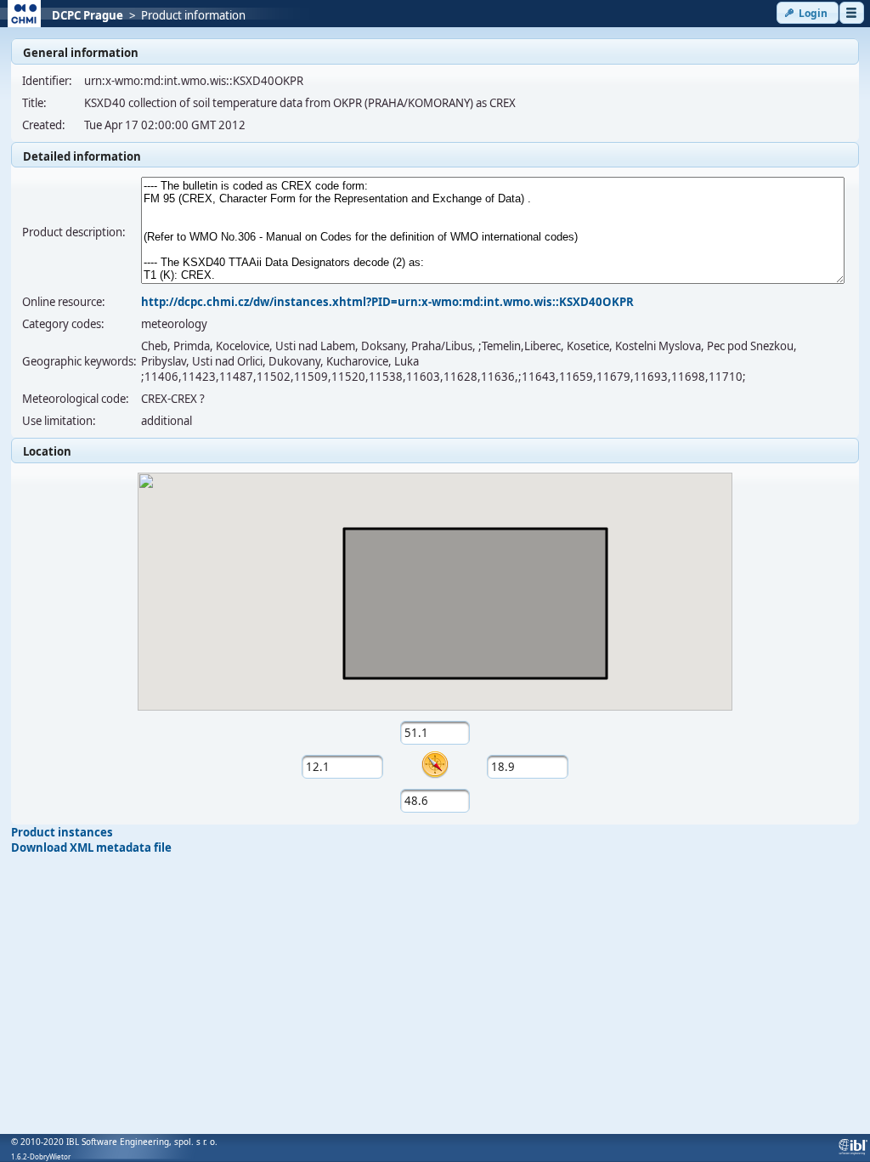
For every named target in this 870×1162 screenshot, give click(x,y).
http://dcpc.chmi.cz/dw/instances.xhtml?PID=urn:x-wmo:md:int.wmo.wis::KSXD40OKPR (387, 301)
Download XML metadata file (91, 847)
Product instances (62, 832)
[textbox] (435, 733)
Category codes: (63, 324)
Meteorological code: (75, 398)
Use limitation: (59, 420)
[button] (808, 13)
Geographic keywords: (79, 361)
